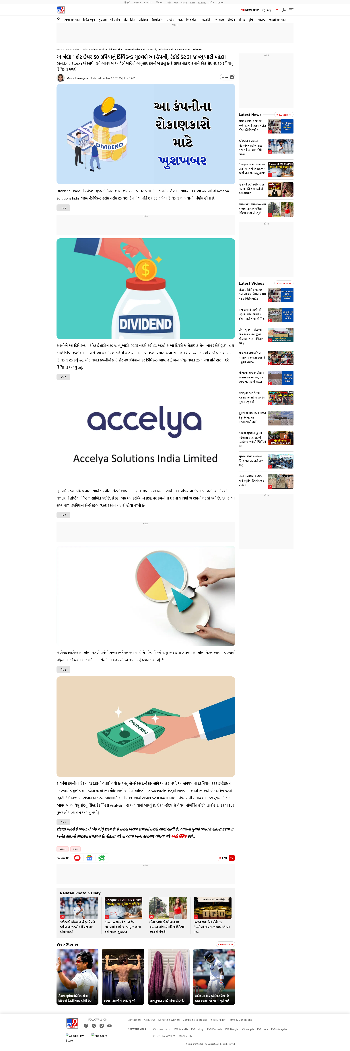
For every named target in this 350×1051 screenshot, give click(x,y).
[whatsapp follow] (102, 858)
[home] (59, 19)
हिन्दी (128, 2)
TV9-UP (220, 2)
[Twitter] (94, 1026)
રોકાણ (75, 849)
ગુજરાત (103, 20)
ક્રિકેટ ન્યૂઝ (89, 20)
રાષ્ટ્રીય (170, 20)
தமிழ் (192, 2)
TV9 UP (155, 1036)
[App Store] (102, 1038)
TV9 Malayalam (279, 1029)
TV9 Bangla (231, 1029)
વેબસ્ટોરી (205, 20)
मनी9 (211, 2)
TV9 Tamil (262, 1029)
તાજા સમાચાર (71, 20)
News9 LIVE (169, 1036)
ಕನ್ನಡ (148, 2)
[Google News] (89, 858)
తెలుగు (159, 2)
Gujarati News (64, 49)
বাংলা (176, 2)
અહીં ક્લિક (178, 836)
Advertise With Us (169, 1020)
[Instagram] (102, 1026)
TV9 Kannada (214, 1029)
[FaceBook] (86, 1026)
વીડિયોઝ (115, 20)
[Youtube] (77, 858)
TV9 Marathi (181, 1029)
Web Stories (68, 944)
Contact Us (134, 1020)
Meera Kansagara (77, 78)
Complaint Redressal (195, 1020)
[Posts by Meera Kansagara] (61, 78)
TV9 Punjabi (247, 1029)
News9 (137, 2)
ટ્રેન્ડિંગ (231, 20)
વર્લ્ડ (180, 20)
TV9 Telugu (197, 1029)
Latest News (250, 114)
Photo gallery (82, 49)
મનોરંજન (218, 20)
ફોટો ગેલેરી (129, 20)
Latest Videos (251, 283)
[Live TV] (275, 10)
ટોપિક (241, 20)
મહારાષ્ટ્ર (261, 20)
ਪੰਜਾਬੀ (184, 2)
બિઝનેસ (191, 20)
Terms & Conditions (240, 1020)
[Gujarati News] (61, 10)
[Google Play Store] (77, 1038)
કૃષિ (251, 20)
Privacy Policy (217, 1020)
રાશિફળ (143, 20)
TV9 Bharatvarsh (161, 1029)
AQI (269, 10)
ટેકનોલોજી (157, 20)
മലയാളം (202, 2)
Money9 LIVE (186, 1036)
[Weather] (264, 10)
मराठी (168, 2)
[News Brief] (250, 10)
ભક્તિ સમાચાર (277, 20)
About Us (149, 1020)
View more (224, 944)
